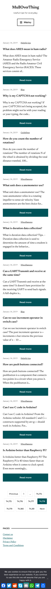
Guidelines (25, 133)
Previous (13, 494)
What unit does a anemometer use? (23, 185)
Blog (23, 90)
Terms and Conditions (13, 545)
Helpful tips (26, 43)
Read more (25, 80)
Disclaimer (8, 538)
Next (42, 508)
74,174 (39, 494)
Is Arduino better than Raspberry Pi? (25, 450)
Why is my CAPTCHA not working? (24, 96)
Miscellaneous (26, 179)
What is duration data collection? (22, 228)
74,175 (9, 501)
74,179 (9, 508)
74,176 (20, 501)
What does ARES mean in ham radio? (25, 49)
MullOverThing (25, 7)
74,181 (31, 508)
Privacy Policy (9, 542)
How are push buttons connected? (23, 364)
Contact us (8, 534)
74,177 (31, 501)
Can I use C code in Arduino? (20, 407)
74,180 (21, 508)
